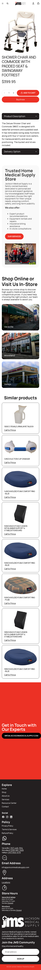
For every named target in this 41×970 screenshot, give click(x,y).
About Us (6, 796)
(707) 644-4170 (14, 852)
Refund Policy (7, 833)
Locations (6, 882)
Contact (5, 806)
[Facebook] (3, 817)
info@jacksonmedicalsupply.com (21, 735)
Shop (4, 792)
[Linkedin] (11, 817)
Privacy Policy (7, 826)
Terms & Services (9, 829)
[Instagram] (7, 817)
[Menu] (2, 3)
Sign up (20, 959)
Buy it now (20, 99)
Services (5, 799)
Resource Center (9, 803)
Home (4, 788)
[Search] (7, 3)
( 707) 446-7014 (16, 848)
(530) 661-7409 (17, 850)
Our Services (14, 236)
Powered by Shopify (28, 967)
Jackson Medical (17, 967)
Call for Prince (10, 430)
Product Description (14, 116)
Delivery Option (12, 151)
